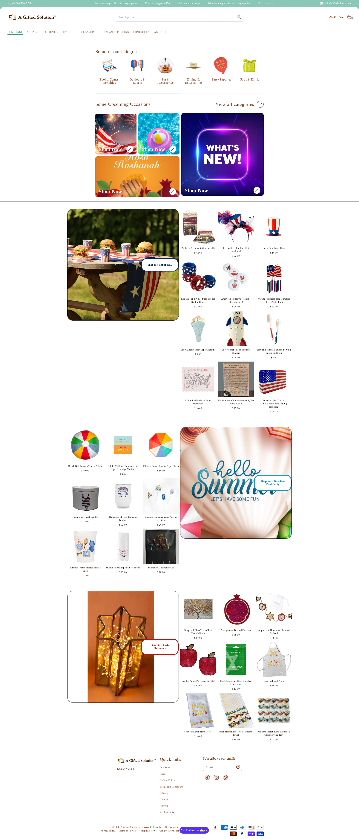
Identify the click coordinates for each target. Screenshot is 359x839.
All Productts (167, 812)
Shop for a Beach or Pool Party (273, 483)
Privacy (164, 793)
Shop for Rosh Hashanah (160, 647)
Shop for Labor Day (160, 264)
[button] (345, 17)
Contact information (169, 830)
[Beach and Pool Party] (159, 133)
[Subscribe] (238, 767)
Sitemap (164, 806)
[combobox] (179, 17)
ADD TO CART (198, 241)
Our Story (165, 767)
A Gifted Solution (130, 827)
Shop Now (110, 149)
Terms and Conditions (171, 786)
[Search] (239, 17)
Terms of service (127, 830)
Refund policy (172, 827)
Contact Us (165, 799)
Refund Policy (167, 780)
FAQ (162, 774)
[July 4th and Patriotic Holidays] (115, 133)
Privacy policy (108, 830)
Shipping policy (147, 830)
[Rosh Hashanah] (137, 176)
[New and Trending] (222, 154)
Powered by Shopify (151, 827)
